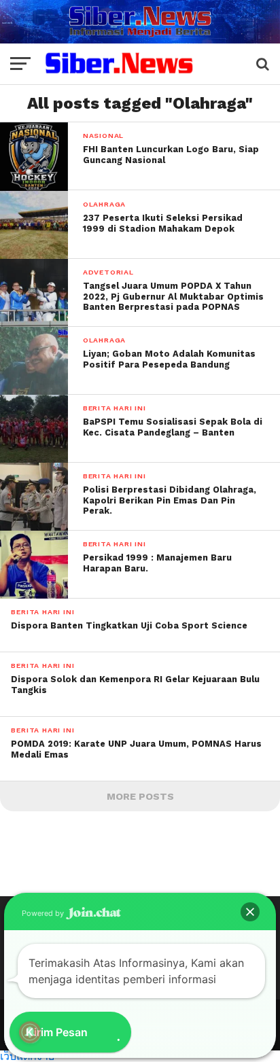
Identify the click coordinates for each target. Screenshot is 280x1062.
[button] (250, 911)
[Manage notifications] (30, 1032)
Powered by (44, 913)
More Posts (140, 796)
